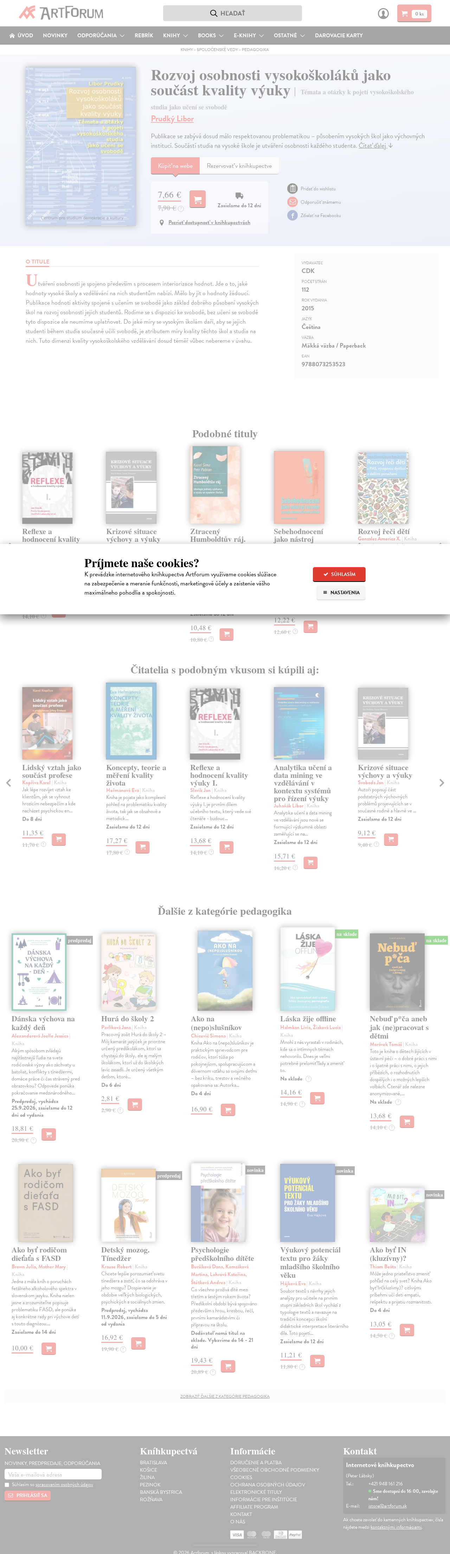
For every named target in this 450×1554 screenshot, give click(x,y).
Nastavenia (344, 592)
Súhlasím (342, 574)
